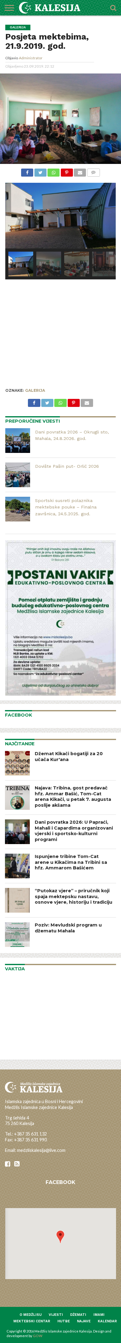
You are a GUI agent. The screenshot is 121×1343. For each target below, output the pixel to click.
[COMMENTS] (93, 172)
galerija (35, 390)
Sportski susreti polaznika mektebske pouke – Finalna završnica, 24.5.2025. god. (65, 507)
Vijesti (56, 1315)
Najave (84, 1321)
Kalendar (107, 1321)
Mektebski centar (31, 1321)
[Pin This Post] (66, 172)
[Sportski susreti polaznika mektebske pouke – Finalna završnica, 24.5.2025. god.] (17, 509)
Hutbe (63, 1321)
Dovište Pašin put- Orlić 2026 (67, 466)
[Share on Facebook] (27, 172)
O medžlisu (31, 1315)
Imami (99, 1315)
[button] (60, 1237)
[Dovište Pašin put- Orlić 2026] (17, 474)
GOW (38, 1336)
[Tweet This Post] (40, 172)
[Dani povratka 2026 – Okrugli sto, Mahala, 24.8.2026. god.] (17, 440)
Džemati (78, 1315)
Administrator (31, 58)
